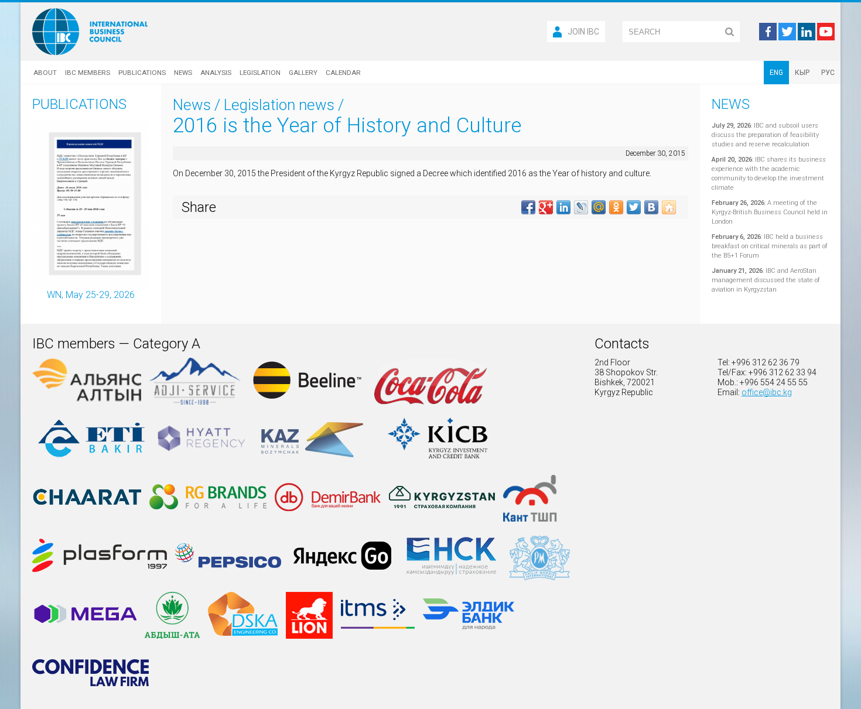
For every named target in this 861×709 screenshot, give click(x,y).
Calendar (343, 72)
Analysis (215, 72)
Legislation (260, 72)
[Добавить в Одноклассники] (616, 207)
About (45, 72)
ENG (776, 72)
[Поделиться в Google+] (546, 207)
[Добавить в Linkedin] (563, 207)
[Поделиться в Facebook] (528, 207)
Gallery (303, 72)
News (183, 72)
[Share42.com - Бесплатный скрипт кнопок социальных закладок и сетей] (669, 207)
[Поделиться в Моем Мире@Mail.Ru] (599, 207)
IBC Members (87, 72)
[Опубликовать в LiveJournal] (581, 207)
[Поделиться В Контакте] (651, 207)
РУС (828, 72)
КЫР (802, 72)
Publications (142, 72)
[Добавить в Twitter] (634, 207)
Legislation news (279, 105)
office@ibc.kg (767, 392)
